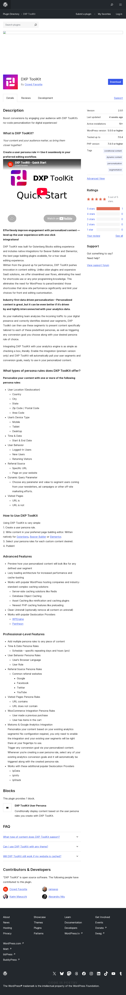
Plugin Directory (11, 14)
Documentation (73, 922)
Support (118, 97)
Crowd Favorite (33, 84)
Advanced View (96, 178)
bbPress (9, 954)
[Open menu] (121, 4)
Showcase (40, 917)
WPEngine (18, 619)
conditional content (113, 151)
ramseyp (53, 889)
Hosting (7, 927)
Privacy (7, 933)
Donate (101, 927)
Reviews (26, 97)
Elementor (55, 536)
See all (119, 235)
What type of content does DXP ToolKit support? (31, 836)
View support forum (98, 265)
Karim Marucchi (18, 896)
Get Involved (102, 917)
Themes (38, 922)
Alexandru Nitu (57, 896)
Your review (93, 235)
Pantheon (17, 623)
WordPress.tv (74, 933)
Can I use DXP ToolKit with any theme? (25, 846)
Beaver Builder (38, 536)
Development (45, 97)
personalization (115, 163)
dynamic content (114, 157)
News (6, 922)
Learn (68, 917)
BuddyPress (11, 959)
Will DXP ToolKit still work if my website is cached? (32, 856)
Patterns (38, 933)
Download (115, 82)
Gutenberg (22, 536)
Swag (100, 933)
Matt (7, 948)
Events (99, 922)
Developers (71, 927)
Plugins (38, 927)
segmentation (115, 170)
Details (10, 97)
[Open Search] (112, 4)
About (6, 917)
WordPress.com (13, 943)
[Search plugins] (36, 25)
